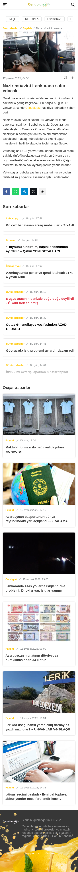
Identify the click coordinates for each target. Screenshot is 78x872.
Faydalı (27, 28)
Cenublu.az (33, 107)
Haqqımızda (31, 853)
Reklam (50, 853)
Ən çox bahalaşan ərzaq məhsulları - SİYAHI (40, 225)
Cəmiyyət (11, 579)
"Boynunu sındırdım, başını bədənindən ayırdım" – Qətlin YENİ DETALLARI (37, 249)
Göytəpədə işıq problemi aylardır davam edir (40, 350)
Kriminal (11, 240)
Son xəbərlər (10, 28)
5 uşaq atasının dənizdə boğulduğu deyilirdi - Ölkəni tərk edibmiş (40, 301)
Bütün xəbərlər (15, 291)
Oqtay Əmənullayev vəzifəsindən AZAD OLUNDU (36, 327)
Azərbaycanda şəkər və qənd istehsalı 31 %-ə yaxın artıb (40, 275)
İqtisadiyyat (13, 218)
